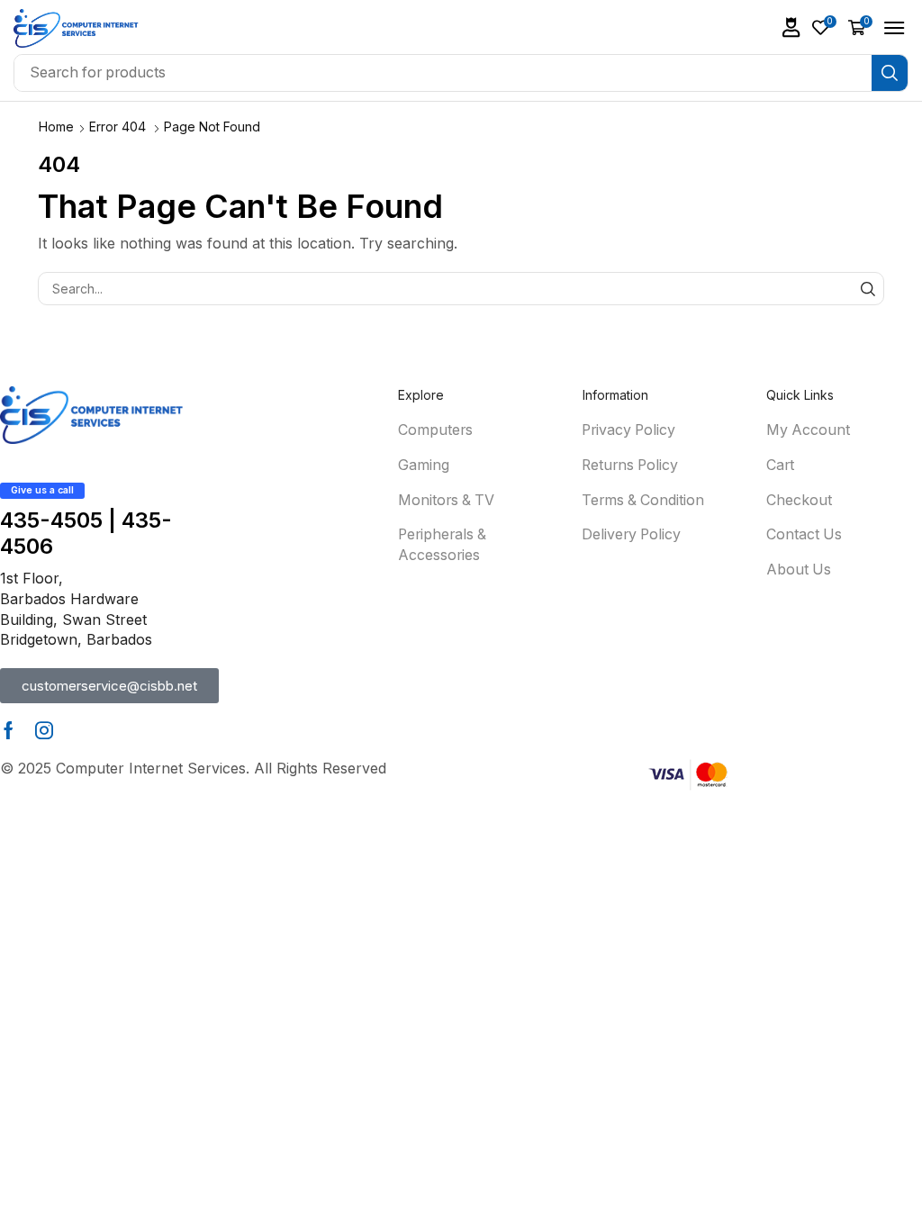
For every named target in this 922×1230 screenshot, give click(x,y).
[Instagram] (44, 730)
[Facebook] (8, 730)
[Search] (890, 73)
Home (56, 126)
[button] (791, 27)
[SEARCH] (867, 288)
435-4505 (51, 520)
